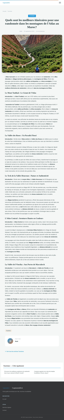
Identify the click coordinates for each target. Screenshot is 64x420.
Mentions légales (6, 407)
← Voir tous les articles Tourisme (14, 351)
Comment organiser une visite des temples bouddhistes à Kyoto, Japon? (44, 372)
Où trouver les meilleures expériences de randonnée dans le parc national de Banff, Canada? (17, 372)
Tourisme (10, 11)
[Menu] (60, 2)
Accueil (4, 11)
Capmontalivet (17, 388)
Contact (4, 410)
